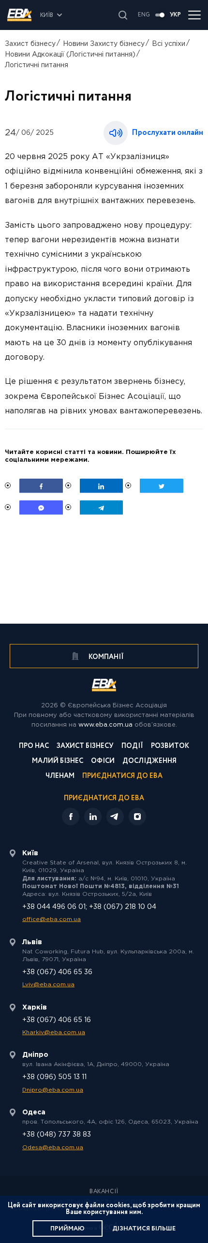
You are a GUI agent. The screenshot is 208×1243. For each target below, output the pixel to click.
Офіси (103, 762)
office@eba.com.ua (51, 919)
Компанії (105, 657)
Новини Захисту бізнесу (104, 44)
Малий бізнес (57, 762)
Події (132, 747)
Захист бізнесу (30, 44)
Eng (144, 15)
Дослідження (149, 762)
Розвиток (170, 747)
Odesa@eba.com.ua (52, 1147)
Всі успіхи (168, 44)
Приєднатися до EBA (122, 777)
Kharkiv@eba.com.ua (53, 1032)
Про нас (34, 747)
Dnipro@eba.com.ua (52, 1090)
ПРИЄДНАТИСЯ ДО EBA (104, 798)
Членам (59, 777)
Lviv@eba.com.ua (48, 984)
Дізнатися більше (144, 1229)
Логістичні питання (36, 65)
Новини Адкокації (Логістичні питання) (70, 55)
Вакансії (104, 1192)
